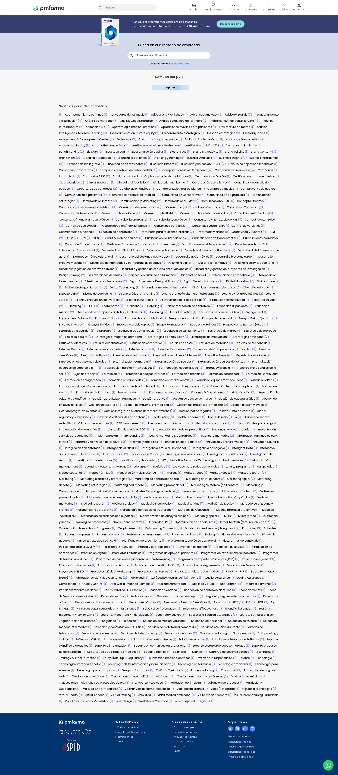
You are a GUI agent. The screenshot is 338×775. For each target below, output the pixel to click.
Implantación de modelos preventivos (179, 429)
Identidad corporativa (210, 423)
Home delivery (218, 417)
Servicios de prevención (98, 633)
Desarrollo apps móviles (192, 257)
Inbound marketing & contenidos (169, 436)
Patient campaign (77, 534)
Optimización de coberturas (194, 522)
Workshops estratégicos (192, 701)
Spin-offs (179, 652)
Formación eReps (262, 380)
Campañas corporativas (76, 170)
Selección (129, 621)
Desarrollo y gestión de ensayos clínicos (86, 269)
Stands (197, 652)
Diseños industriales (139, 300)
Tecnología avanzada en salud (80, 664)
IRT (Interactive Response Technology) (189, 460)
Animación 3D (95, 127)
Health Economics (189, 417)
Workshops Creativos (153, 701)
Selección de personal (206, 621)
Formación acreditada (223, 374)
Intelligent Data (242, 448)
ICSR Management (129, 423)
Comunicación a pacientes (83, 195)
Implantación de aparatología (254, 423)
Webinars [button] (251, 9)
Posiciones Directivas (117, 547)
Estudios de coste (181, 343)
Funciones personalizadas (167, 392)
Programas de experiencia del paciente (228, 553)
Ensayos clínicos (106, 318)
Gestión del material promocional (200, 405)
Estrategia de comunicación (137, 331)
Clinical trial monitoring (169, 182)
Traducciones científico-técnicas (200, 676)
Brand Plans (67, 158)
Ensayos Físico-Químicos (255, 318)
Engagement (254, 312)
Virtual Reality (68, 695)
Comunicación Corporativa (181, 195)
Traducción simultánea (88, 676)
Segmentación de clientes (77, 621)
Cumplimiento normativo (260, 238)
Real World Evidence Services (130, 584)
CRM (271, 232)
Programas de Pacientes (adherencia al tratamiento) (133, 559)
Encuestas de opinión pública (219, 312)
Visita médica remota (212, 695)
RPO (235, 602)
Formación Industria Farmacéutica (83, 386)
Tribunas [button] (233, 9)
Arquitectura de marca (234, 127)
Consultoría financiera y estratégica (84, 220)
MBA (134, 497)
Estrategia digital (76, 337)
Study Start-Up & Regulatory (123, 658)
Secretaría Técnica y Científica (210, 615)
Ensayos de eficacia (182, 318)
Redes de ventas (112, 596)
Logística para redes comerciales (196, 467)
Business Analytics (199, 158)
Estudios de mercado (213, 343)
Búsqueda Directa (162, 164)
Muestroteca (247, 516)
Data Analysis (166, 244)
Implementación (106, 436)
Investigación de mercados (93, 460)
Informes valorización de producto (98, 442)
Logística (159, 467)
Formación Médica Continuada (135, 386)
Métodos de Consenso (193, 510)
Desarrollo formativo (212, 263)
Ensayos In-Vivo (99, 324)
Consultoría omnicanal (131, 220)
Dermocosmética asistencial (93, 257)
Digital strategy (267, 281)
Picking (210, 534)
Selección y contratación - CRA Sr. (118, 627)
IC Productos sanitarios (93, 423)
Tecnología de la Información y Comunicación (139, 664)
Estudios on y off (140, 349)
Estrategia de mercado (260, 331)
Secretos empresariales (256, 615)
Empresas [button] (268, 9)
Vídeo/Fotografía (222, 689)
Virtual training (121, 695)
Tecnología (264, 658)
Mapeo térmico (99, 473)
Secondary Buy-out (169, 615)
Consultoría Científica (204, 207)
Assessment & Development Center (84, 139)
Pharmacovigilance (185, 534)
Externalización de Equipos (173, 362)
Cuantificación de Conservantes (214, 238)
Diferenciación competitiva (231, 275)
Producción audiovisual (229, 547)
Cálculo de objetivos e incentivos (250, 164)
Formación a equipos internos (144, 374)
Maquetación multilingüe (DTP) (138, 473)
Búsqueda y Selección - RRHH (201, 164)
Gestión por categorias (195, 411)
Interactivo (88, 454)
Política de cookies (239, 736)
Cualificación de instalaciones (165, 238)
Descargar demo (230, 24)
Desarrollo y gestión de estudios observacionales (154, 269)
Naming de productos (91, 522)
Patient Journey (108, 534)
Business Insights (230, 158)
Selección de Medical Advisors (164, 621)
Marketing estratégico (91, 485)
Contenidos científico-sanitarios (124, 226)
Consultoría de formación (77, 213)
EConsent (132, 306)
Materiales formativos (237, 491)
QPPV (194, 578)
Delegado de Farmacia (162, 250)
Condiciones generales (241, 751)
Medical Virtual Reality (156, 504)
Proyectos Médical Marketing (110, 571)
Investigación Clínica (145, 454)
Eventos (246, 349)
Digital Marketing (237, 281)
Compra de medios (220, 189)
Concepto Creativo (250, 201)
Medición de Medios (220, 504)
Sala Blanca (128, 609)
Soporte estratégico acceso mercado (219, 646)
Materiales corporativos (198, 491)
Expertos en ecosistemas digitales (82, 362)
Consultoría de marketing (119, 213)
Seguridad (109, 621)
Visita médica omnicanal (174, 695)
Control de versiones (246, 226)
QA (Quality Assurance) (167, 578)
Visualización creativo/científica (87, 701)
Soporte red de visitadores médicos (111, 652)
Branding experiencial (132, 158)
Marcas (172, 473)
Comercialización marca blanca (179, 189)
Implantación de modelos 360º (125, 429)
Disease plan (68, 294)
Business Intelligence (263, 158)
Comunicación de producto (226, 195)
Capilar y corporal (125, 176)
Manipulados (265, 467)
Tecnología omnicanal (232, 664)
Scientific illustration (238, 609)
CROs (69, 238)
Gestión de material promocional (147, 405)
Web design (124, 701)
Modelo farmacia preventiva (236, 510)
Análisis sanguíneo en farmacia (180, 121)
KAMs (254, 460)
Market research (249, 473)
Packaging (249, 528)
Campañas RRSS (94, 176)
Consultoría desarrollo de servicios (204, 213)
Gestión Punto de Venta (233, 411)
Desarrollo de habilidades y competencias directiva (125, 263)
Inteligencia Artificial (120, 448)
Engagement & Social (74, 318)
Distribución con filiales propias (180, 300)
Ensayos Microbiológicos (133, 324)
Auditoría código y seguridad (158, 139)
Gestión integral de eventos (78, 411)
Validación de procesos (223, 683)
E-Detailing (73, 306)
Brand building (234, 152)
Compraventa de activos (257, 189)
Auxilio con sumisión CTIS (202, 145)
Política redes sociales (241, 746)
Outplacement (128, 528)
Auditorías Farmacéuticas (244, 139)
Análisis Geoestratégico (136, 121)
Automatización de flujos (109, 145)
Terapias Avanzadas (135, 670)
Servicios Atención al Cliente (220, 627)
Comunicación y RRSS (215, 201)
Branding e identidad (97, 158)
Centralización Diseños (210, 176)
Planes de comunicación (238, 534)
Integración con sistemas (82, 448)
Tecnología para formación (96, 670)
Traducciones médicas (246, 676)
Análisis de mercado (99, 121)
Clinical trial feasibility (132, 182)
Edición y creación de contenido (188, 306)
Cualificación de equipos (122, 238)
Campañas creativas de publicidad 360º (127, 170)
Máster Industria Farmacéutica (107, 491)
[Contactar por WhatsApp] (328, 765)
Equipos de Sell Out (203, 324)
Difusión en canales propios (103, 281)
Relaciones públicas (143, 602)
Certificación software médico (254, 176)
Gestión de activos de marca (192, 399)
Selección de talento (242, 621)
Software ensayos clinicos (122, 639)
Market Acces (193, 473)
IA (235, 417)
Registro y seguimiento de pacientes (231, 596)
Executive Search (217, 355)
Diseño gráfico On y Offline (136, 294)
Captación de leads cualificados (166, 176)
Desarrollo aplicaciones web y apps (144, 257)
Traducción (229, 670)
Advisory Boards (236, 115)
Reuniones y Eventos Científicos (185, 602)
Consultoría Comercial (242, 207)
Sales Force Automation (159, 609)
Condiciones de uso (239, 741)
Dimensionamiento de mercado (164, 287)
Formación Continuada (262, 374)
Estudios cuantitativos (108, 343)
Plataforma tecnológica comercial (192, 541)
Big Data (92, 152)
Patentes (270, 528)
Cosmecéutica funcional (76, 232)
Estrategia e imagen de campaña (118, 337)
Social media (242, 633)
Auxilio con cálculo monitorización (155, 145)
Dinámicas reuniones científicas (214, 287)
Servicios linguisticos (178, 633)
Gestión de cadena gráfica (236, 399)
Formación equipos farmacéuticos (219, 380)
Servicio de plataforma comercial (171, 627)
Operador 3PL (158, 522)
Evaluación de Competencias (214, 349)
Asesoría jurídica (254, 133)
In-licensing (132, 436)
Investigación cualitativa (183, 454)
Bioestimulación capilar (147, 152)
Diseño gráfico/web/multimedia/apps (188, 294)
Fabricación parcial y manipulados (128, 368)
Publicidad (137, 578)
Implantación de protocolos (231, 429)
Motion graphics (206, 516)
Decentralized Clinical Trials (121, 250)
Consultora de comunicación (139, 207)
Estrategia (104, 331)
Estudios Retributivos (172, 349)
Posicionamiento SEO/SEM (77, 547)
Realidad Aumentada (171, 584)
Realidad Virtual (203, 584)
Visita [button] (284, 9)
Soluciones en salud (192, 639)
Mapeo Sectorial (70, 473)
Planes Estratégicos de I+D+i (96, 541)
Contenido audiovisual (81, 226)
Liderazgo (140, 467)
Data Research (245, 244)
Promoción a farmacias (75, 565)
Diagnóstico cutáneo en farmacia (151, 275)
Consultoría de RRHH (158, 213)
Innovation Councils (265, 442)
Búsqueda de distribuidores (125, 164)
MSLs (227, 516)
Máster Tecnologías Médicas (155, 491)
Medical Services (123, 504)
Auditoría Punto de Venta (201, 139)
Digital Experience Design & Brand (153, 281)
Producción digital (93, 553)
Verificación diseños (190, 689)
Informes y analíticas (143, 442)
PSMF (229, 571)
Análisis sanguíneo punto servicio (231, 121)
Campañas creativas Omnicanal (184, 170)
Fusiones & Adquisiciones (208, 392)
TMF (159, 670)
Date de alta (181, 63)
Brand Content (261, 152)
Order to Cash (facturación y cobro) (245, 522)
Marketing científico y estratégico (103, 479)
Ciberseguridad (69, 182)
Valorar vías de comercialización (147, 689)
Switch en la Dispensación (215, 658)
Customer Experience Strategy (128, 244)
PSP (242, 571)
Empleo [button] (194, 9)
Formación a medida (186, 374)
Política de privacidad (240, 756)
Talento (244, 658)
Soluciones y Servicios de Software (235, 639)
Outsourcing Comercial (161, 528)
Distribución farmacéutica (227, 300)
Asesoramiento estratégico (181, 133)
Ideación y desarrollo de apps (168, 423)
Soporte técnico (155, 652)
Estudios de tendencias (251, 343)
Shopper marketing (213, 633)
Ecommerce (110, 306)
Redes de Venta (250, 590)
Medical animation (156, 497)
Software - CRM (87, 639)
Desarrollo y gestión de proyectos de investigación (230, 269)
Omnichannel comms (128, 522)
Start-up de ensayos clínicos (229, 652)
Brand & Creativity (205, 152)
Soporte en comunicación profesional (160, 646)
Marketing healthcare (129, 485)
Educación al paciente (232, 306)
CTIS (96, 238)
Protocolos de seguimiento (201, 565)
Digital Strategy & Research (84, 287)
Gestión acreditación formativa (114, 399)
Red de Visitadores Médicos (78, 590)
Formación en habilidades (125, 380)
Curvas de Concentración (83, 244)
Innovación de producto (181, 442)
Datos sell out (85, 250)
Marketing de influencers (203, 479)
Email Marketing (181, 312)
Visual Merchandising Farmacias (256, 695)
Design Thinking (69, 275)
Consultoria (174, 207)
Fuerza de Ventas (130, 392)
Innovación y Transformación (225, 442)
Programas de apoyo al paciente (170, 553)
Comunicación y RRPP (179, 201)
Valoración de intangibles (100, 689)
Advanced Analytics (204, 115)
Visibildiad (144, 695)
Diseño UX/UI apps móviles (240, 294)
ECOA (91, 306)
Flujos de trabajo (84, 374)
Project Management (256, 559)
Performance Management (145, 534)
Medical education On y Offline (229, 497)
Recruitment (229, 584)
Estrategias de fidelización (166, 337)
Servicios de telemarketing (139, 633)
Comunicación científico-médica (132, 195)
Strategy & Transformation (77, 658)
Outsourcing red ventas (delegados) (209, 528)
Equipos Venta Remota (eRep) (244, 324)
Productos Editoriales (126, 553)
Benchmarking (69, 152)
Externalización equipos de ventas (221, 362)
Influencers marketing (214, 436)
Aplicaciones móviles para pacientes (186, 127)
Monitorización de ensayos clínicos (164, 516)
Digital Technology (122, 287)
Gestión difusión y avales (247, 405)
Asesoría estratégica (220, 133)
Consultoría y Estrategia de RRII (215, 220)
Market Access (220, 473)
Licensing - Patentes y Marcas (105, 467)
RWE (260, 602)
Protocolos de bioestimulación (155, 565)
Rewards (220, 602)
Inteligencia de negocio (209, 448)
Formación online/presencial (183, 386)
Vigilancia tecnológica (257, 689)
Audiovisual (124, 139)
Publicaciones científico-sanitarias (98, 578)
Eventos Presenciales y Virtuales (175, 355)
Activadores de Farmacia (127, 115)
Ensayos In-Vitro (70, 324)
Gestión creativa (153, 399)
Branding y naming (167, 158)
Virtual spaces (94, 695)
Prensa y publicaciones (154, 547)
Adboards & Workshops (167, 115)
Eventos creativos (93, 355)
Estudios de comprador (146, 343)
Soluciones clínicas (159, 639)
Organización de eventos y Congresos (85, 528)
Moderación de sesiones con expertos (107, 516)
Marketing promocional (167, 485)
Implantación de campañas (78, 429)
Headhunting (160, 417)
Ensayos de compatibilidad (143, 318)
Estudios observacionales (104, 349)
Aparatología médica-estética (133, 127)
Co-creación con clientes (210, 182)
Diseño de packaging (97, 294)
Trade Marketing (202, 670)
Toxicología (176, 670)
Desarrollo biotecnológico (234, 257)
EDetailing (152, 306)
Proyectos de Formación (243, 565)
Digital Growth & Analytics (201, 281)
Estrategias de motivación (209, 337)
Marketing (66, 479)
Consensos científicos (96, 207)
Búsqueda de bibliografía (83, 164)
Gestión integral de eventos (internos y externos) (138, 411)
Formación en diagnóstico (83, 380)
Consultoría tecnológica (170, 220)
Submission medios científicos (169, 658)
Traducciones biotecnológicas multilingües (140, 676)
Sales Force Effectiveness (200, 609)
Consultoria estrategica (250, 213)
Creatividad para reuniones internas (164, 232)
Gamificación (241, 392)
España (170, 87)
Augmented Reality (72, 145)
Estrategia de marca (222, 331)
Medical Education (188, 497)
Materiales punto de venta (105, 497)
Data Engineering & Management (205, 244)
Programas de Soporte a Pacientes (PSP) (205, 559)
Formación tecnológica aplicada (232, 386)
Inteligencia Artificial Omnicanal (164, 448)
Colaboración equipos (135, 189)
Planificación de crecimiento (141, 541)
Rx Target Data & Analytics (95, 609)
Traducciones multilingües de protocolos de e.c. (92, 683)
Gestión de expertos (103, 405)
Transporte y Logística (147, 683)
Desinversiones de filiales (105, 275)
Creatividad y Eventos (247, 232)
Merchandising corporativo (94, 510)
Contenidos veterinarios (208, 226)
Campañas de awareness (232, 170)
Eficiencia (136, 312)
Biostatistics (178, 152)
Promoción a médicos (113, 565)
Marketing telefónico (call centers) (215, 485)
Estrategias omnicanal (248, 337)
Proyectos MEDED (71, 571)
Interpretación (113, 454)
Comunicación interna (97, 201)
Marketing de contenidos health (157, 479)
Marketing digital (238, 479)
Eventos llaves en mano (129, 355)
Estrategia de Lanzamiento (182, 331)
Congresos (66, 207)
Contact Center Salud (260, 220)
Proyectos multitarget (152, 571)
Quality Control (92, 584)
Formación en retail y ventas (169, 380)
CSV (83, 238)
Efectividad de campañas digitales (100, 312)
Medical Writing (188, 504)
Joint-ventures (232, 460)
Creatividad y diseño (210, 232)
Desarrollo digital (179, 263)
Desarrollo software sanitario (254, 263)
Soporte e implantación (111, 646)
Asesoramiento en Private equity (132, 133)
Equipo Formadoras (170, 324)
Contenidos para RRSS (169, 226)
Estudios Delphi (69, 349)
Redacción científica (163, 590)
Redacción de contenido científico (207, 590)
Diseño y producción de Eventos (96, 300)
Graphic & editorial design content (121, 417)
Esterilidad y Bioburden (74, 331)
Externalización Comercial (130, 362)
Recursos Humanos (258, 584)
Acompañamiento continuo (84, 115)
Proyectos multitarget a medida (197, 571)
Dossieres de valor (264, 300)
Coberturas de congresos (94, 189)
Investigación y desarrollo (137, 460)
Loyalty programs (238, 467)
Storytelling (263, 652)
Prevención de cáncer (192, 547)
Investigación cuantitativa (225, 454)
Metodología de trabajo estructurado (146, 510)
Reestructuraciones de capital (178, 596)
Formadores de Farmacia (93, 392)
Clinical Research (98, 182)
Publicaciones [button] (214, 9)
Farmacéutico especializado (178, 368)
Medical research (93, 504)
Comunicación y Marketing (138, 201)
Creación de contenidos (115, 232)
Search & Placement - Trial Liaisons (125, 615)
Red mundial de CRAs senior (123, 590)
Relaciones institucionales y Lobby (98, 602)
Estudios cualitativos (73, 343)
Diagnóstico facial (193, 275)
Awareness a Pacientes (242, 145)
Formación (109, 374)
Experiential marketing (252, 355)
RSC (248, 602)
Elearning (156, 312)
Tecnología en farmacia (194, 664)
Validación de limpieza (185, 683)
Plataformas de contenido (240, 541)
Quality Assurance (217, 578)
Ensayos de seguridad (217, 318)
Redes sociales (140, 596)
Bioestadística (115, 152)
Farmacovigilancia (217, 368)
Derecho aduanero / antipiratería (207, 250)
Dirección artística (256, 287)
